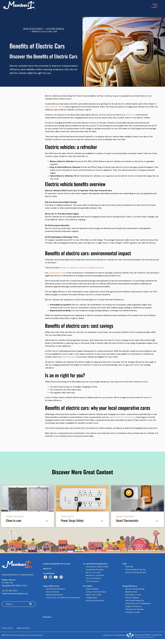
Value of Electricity (51, 586)
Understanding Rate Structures (56, 564)
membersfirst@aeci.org (17, 593)
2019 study (130, 114)
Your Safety (67, 516)
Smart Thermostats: (127, 520)
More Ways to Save (133, 595)
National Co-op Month (95, 575)
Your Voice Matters (93, 578)
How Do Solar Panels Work (135, 572)
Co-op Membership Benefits (95, 564)
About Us (47, 568)
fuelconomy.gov (68, 357)
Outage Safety (91, 598)
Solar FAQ (129, 567)
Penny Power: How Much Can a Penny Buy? (63, 598)
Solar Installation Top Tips (135, 569)
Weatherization (131, 592)
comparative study (57, 272)
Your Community (92, 581)
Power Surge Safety (72, 520)
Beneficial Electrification (55, 589)
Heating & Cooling (132, 612)
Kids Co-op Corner (93, 572)
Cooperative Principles (95, 569)
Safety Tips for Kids (93, 595)
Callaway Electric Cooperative (122, 417)
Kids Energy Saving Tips (134, 600)
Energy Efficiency (15, 516)
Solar (124, 564)
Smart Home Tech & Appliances (138, 603)
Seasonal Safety (92, 589)
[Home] (76, 5)
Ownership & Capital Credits (97, 567)
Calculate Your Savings (134, 609)
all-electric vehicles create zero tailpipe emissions (82, 267)
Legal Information (23, 628)
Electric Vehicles (52, 592)
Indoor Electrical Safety (95, 600)
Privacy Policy (7, 628)
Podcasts (47, 617)
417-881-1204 (11, 590)
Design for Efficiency (133, 606)
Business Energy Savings (135, 589)
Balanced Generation (54, 595)
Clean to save (13, 520)
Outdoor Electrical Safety (96, 592)
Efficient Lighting (132, 598)
